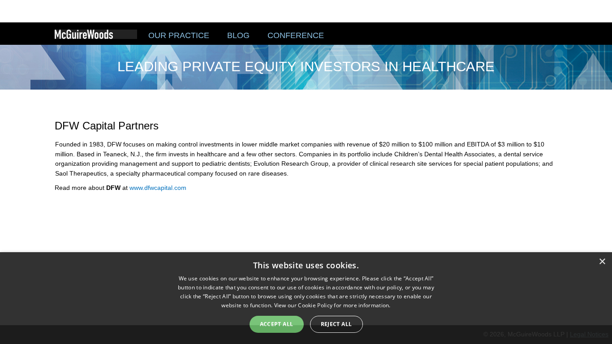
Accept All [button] (276, 324)
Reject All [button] (336, 324)
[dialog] (306, 298)
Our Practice (178, 35)
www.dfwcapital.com (157, 187)
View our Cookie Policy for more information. (332, 305)
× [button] (602, 261)
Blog (238, 35)
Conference (295, 35)
